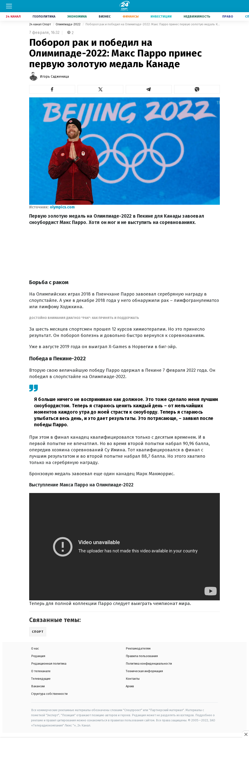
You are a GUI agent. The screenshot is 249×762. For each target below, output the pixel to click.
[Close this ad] (245, 734)
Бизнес (105, 16)
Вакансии (38, 686)
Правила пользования (142, 656)
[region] (124, 750)
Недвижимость (197, 16)
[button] (52, 89)
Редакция (38, 656)
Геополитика (44, 16)
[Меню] (9, 6)
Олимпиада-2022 (68, 24)
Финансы (131, 16)
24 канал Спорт (40, 24)
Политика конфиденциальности (149, 663)
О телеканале (41, 671)
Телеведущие (41, 678)
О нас (35, 648)
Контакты (133, 678)
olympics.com (62, 207)
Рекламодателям (138, 648)
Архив (130, 686)
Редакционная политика (48, 663)
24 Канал (13, 16)
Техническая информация (144, 671)
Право (227, 16)
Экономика (77, 16)
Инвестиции (161, 16)
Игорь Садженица (54, 76)
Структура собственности (49, 694)
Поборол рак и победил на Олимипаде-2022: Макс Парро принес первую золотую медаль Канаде (152, 24)
